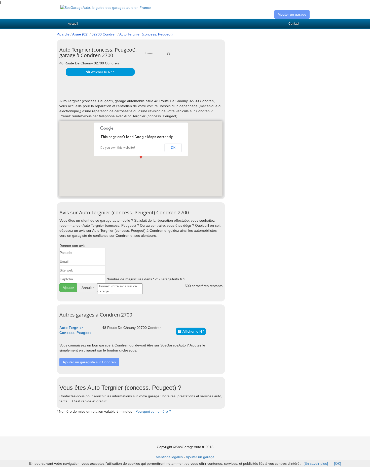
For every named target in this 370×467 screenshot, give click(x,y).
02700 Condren (104, 34)
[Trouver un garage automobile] (105, 7)
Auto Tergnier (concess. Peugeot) (146, 34)
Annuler (88, 288)
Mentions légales (169, 457)
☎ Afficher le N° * (100, 72)
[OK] (337, 463)
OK (173, 148)
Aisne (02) (80, 34)
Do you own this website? (117, 147)
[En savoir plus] (316, 463)
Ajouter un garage (292, 14)
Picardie (63, 34)
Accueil (73, 23)
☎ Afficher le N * (190, 331)
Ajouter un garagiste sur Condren (89, 362)
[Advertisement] (118, 90)
